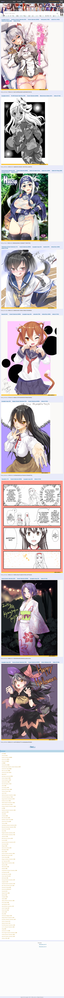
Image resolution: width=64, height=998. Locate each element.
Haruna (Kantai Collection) (8, 834)
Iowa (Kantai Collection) (8, 906)
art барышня (5, 872)
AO (3, 808)
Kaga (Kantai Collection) (8, 799)
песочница (5, 787)
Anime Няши (5, 857)
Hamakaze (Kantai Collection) (9, 825)
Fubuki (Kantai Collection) (8, 934)
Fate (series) (5, 866)
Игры (4, 913)
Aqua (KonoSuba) (6, 848)
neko (4, 814)
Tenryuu (4, 823)
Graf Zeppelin (5, 904)
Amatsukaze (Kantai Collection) (9, 870)
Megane (4, 846)
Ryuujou (4, 864)
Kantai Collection (7, 757)
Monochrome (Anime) (7, 838)
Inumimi (4, 840)
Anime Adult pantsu (7, 804)
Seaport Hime (6, 893)
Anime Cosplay (6, 921)
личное (4, 912)
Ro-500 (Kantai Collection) (8, 925)
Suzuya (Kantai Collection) (8, 880)
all (4, 753)
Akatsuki (4, 868)
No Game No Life (6, 874)
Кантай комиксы (6, 783)
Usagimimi (5, 881)
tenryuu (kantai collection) (8, 853)
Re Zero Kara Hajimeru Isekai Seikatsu (11, 766)
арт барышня (6, 861)
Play (61, 1)
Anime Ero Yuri (6, 930)
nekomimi (5, 836)
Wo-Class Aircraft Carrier (8, 885)
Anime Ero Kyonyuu (7, 797)
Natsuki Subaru (6, 923)
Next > (32, 746)
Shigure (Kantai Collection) (8, 859)
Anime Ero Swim (6, 772)
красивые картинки (7, 776)
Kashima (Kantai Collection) (9, 810)
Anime (4, 755)
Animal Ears (5, 765)
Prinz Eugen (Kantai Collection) (9, 932)
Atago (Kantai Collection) (8, 863)
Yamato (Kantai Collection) (8, 883)
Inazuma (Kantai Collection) (8, 842)
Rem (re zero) (6, 770)
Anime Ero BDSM (6, 889)
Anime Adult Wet (6, 876)
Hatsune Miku (6, 938)
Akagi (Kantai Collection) (8, 917)
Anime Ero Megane (7, 915)
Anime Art (5, 761)
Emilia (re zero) (6, 800)
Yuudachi (5, 897)
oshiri (4, 793)
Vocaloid (4, 891)
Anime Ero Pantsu (7, 789)
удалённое (5, 812)
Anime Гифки (5, 908)
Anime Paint (5, 910)
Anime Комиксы (6, 780)
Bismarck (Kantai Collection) (9, 827)
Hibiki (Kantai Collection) (8, 802)
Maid (4, 774)
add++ (24, 1)
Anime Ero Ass (6, 829)
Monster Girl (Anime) (7, 855)
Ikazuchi (4, 895)
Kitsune (4, 851)
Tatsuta (4, 898)
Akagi (4, 929)
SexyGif (19, 1)
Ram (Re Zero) (6, 817)
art (3, 763)
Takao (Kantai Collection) (8, 900)
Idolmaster (5, 878)
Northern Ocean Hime (7, 819)
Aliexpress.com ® (42, 944)
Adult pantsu (6, 782)
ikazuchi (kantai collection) (8, 936)
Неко (4, 831)
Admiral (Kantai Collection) (9, 795)
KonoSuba (5, 844)
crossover (5, 815)
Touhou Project (6, 791)
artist (4, 785)
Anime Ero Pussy (6, 821)
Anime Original (6, 778)
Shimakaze (5, 849)
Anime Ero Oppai (6, 768)
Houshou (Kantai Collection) (9, 919)
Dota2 (14, 1)
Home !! (3, 1)
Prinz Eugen (5, 902)
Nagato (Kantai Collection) (8, 832)
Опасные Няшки (6, 887)
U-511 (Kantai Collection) (8, 927)
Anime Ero (5, 759)
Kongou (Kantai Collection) (9, 806)
